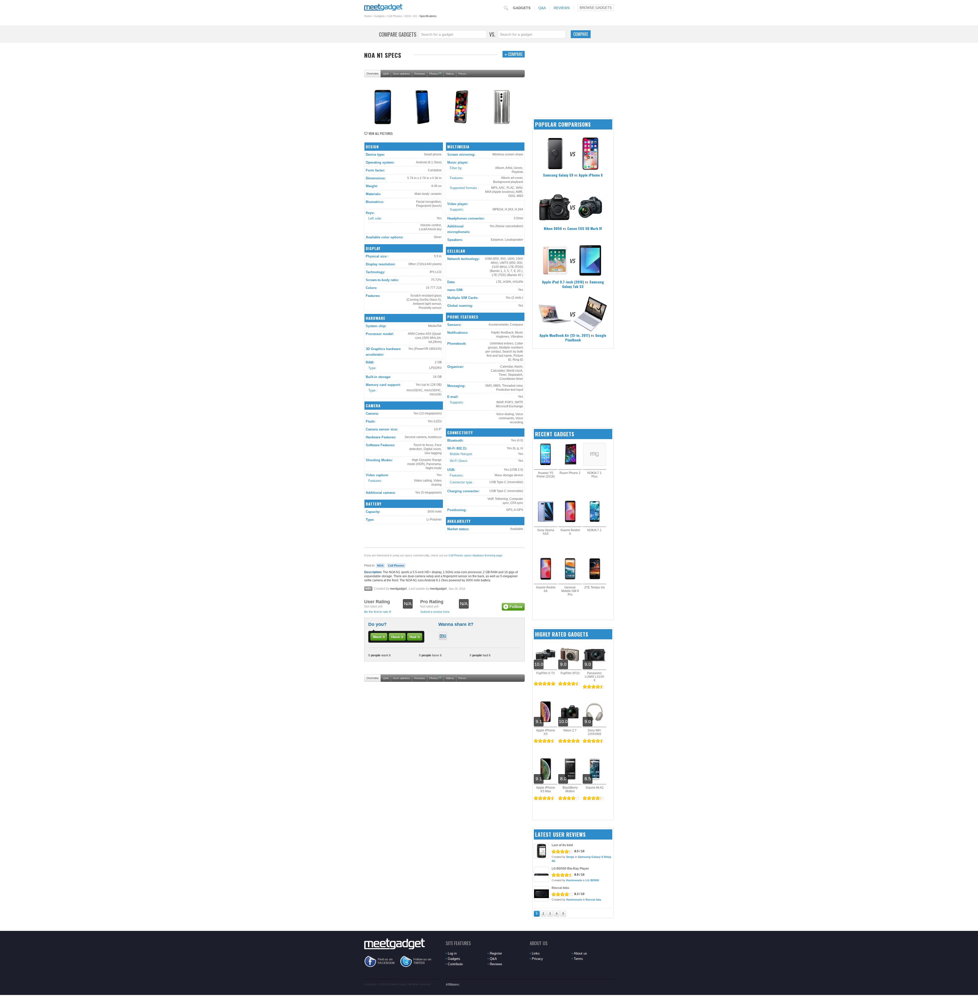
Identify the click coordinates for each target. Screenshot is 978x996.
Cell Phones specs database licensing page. (476, 555)
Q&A (542, 8)
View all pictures (381, 133)
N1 (415, 16)
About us (580, 953)
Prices (462, 73)
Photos (435, 73)
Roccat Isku (560, 888)
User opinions (401, 73)
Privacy (537, 959)
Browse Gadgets (596, 8)
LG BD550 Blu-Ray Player (570, 868)
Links (536, 953)
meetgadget (398, 588)
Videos (450, 73)
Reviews (562, 8)
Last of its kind (562, 845)
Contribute (455, 964)
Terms (578, 959)
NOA (408, 16)
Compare (580, 34)
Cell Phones (394, 16)
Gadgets (522, 8)
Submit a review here (435, 612)
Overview (372, 73)
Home (368, 16)
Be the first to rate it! (377, 612)
